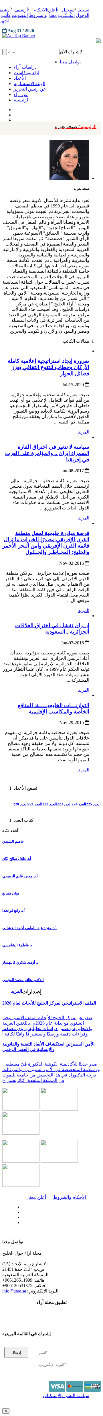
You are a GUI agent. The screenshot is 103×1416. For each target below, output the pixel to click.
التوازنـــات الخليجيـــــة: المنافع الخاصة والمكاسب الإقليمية (53, 708)
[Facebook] (13, 108)
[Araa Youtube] (14, 118)
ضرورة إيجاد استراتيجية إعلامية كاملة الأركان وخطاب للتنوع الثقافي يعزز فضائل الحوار (48, 367)
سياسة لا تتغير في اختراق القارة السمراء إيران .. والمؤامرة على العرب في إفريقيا (47, 453)
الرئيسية (75, 126)
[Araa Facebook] (21, 1205)
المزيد (83, 431)
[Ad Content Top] (51, 35)
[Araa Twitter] (14, 113)
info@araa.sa (14, 1290)
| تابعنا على (36, 1222)
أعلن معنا (36, 1197)
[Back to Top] (5, 1411)
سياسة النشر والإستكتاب (66, 1395)
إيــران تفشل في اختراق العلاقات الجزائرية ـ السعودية (52, 628)
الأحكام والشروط (69, 1197)
